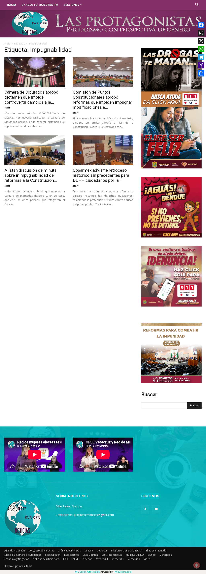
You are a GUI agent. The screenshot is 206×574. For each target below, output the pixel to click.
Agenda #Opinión (14, 550)
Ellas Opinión (90, 554)
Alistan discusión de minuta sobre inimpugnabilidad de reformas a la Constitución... (30, 175)
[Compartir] (201, 73)
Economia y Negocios (16, 559)
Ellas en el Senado (156, 550)
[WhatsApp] (201, 49)
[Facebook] (201, 25)
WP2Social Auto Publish (87, 571)
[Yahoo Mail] (201, 65)
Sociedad (87, 559)
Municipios (166, 554)
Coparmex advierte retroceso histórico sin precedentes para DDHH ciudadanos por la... (101, 175)
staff (7, 107)
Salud (75, 559)
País (65, 559)
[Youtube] (156, 509)
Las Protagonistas (112, 554)
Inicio (11, 5)
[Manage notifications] (196, 565)
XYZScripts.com (123, 571)
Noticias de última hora (46, 559)
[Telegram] (201, 57)
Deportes (102, 550)
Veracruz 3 (134, 559)
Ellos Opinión (52, 554)
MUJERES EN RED (135, 554)
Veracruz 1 (102, 559)
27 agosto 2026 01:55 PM (40, 5)
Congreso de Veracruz (41, 550)
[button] (197, 5)
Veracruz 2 (118, 559)
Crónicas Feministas (69, 550)
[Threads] (201, 33)
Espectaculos (71, 554)
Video (147, 559)
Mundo (152, 554)
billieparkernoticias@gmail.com (94, 515)
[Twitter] (145, 509)
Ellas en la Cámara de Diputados (22, 554)
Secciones (71, 5)
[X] (201, 41)
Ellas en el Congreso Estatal (126, 550)
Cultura (88, 550)
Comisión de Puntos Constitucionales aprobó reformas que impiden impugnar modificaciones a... (102, 100)
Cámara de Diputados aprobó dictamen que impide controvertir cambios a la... (31, 97)
